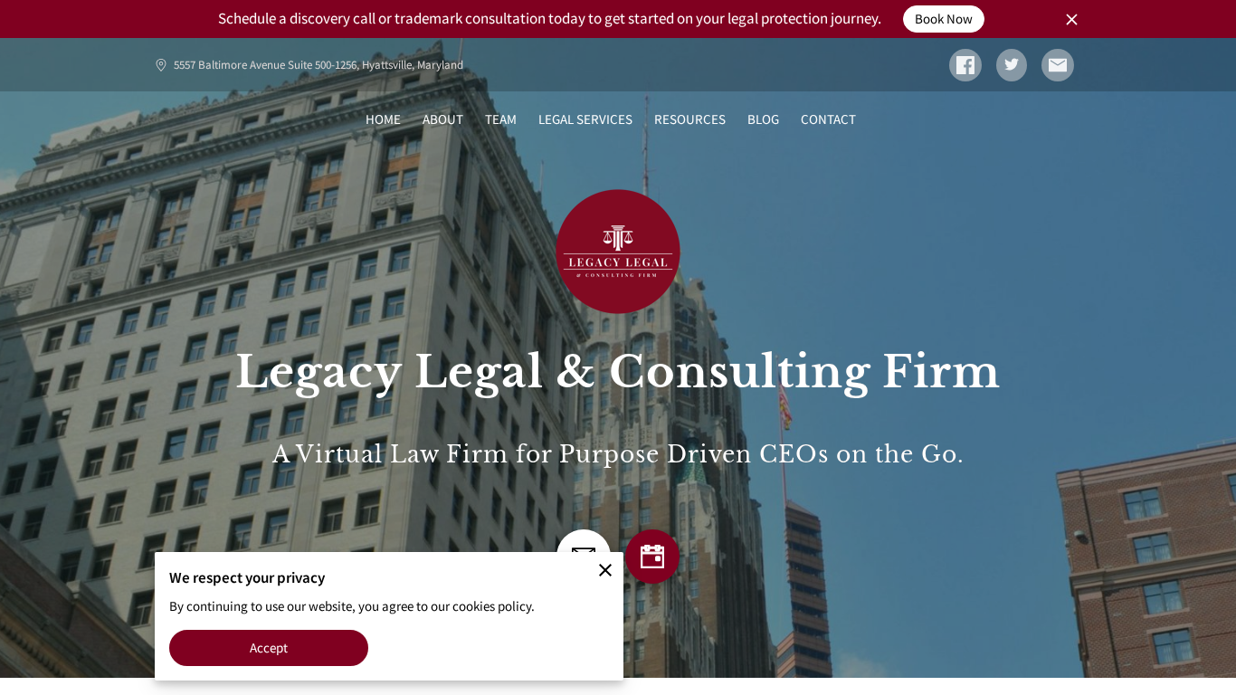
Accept (269, 647)
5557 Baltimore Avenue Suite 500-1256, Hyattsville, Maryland (318, 64)
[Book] (652, 556)
